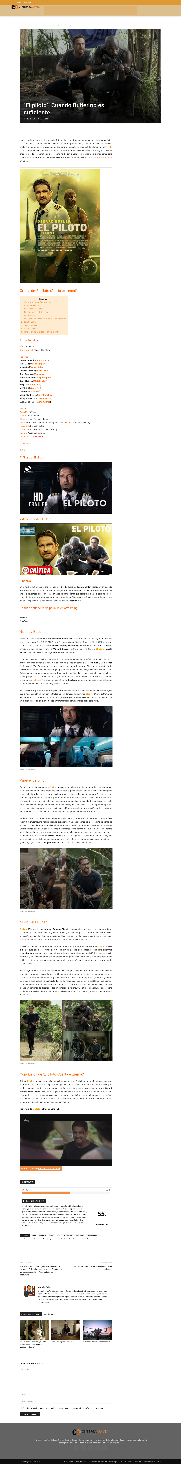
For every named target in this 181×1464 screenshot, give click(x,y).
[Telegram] (40, 131)
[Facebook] (22, 131)
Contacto (137, 1461)
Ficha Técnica (31, 305)
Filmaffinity (25, 443)
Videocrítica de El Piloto (36, 312)
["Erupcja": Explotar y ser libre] (65, 1330)
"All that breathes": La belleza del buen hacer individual (92, 1267)
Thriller (63, 1239)
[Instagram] (83, 1447)
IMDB (22, 450)
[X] (28, 131)
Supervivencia (53, 1239)
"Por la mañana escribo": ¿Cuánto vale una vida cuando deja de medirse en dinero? (33, 1344)
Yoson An (85, 1239)
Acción (33, 1236)
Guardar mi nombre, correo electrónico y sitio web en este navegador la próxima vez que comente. (65, 1408)
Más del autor (49, 1314)
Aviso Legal (113, 1461)
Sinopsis (29, 315)
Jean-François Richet (28, 1239)
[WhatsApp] (46, 131)
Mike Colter (42, 1239)
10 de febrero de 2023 (101, 157)
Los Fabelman (35, 680)
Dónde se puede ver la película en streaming (45, 319)
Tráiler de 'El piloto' (34, 309)
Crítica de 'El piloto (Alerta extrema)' (38, 302)
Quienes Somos (126, 1461)
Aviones (51, 1236)
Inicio (22, 26)
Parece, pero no (29, 325)
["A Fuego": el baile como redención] (97, 1330)
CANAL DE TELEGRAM (49, 1168)
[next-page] (25, 1352)
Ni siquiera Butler (29, 328)
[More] (53, 131)
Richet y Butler (28, 322)
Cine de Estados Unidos (65, 1236)
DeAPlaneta (80, 1236)
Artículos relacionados (30, 1314)
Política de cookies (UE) (98, 1461)
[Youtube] (104, 1447)
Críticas (29, 26)
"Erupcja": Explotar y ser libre (62, 1342)
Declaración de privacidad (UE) (75, 1461)
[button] (150, 3)
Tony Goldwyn (74, 1239)
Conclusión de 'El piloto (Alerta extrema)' (40, 332)
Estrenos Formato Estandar (45, 26)
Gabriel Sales (31, 119)
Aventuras (42, 1236)
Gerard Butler (92, 1236)
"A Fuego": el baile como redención (96, 1342)
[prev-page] (21, 1352)
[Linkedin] (34, 131)
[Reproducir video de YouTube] (66, 488)
